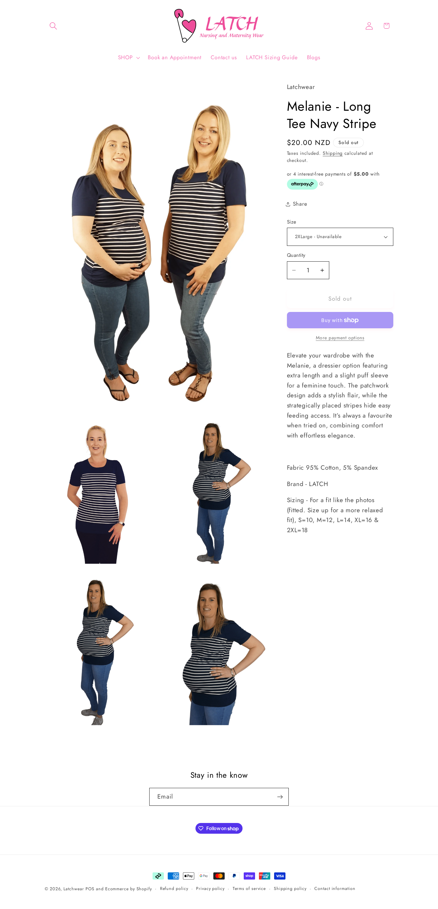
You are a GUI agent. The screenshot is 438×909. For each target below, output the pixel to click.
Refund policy (174, 888)
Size (291, 221)
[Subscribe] (279, 797)
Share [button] (300, 204)
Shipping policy (290, 888)
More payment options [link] (340, 338)
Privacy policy (210, 888)
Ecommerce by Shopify (128, 889)
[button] (53, 25)
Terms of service (249, 888)
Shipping (333, 153)
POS (90, 889)
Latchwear (73, 889)
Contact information (334, 888)
